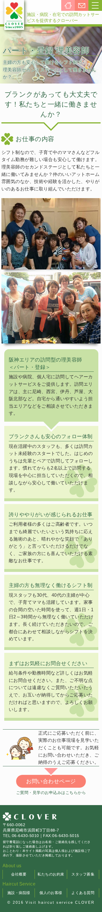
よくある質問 (82, 893)
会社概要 (18, 874)
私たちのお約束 (50, 874)
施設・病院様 (18, 893)
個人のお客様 (50, 893)
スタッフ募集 (82, 874)
